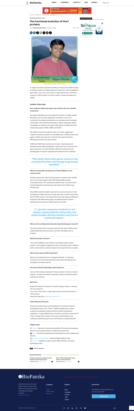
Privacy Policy (50, 391)
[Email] (44, 32)
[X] (37, 32)
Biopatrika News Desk (40, 28)
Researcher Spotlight (49, 15)
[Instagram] (68, 408)
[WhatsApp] (40, 32)
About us (48, 393)
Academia (38, 15)
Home (32, 15)
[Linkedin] (31, 32)
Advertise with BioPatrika (40, 338)
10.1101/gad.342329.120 (52, 296)
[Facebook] (34, 32)
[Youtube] (85, 408)
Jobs (33, 333)
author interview (39, 348)
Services (35, 341)
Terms (48, 389)
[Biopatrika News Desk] (31, 28)
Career (34, 328)
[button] (106, 3)
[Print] (47, 32)
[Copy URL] (50, 32)
